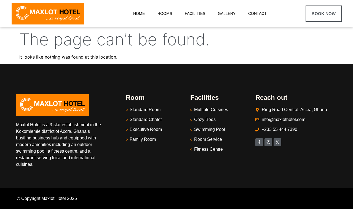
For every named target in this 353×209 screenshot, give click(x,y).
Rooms (164, 13)
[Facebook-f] (259, 142)
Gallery (227, 13)
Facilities (195, 13)
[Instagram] (268, 142)
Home (139, 13)
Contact (257, 13)
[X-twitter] (277, 142)
